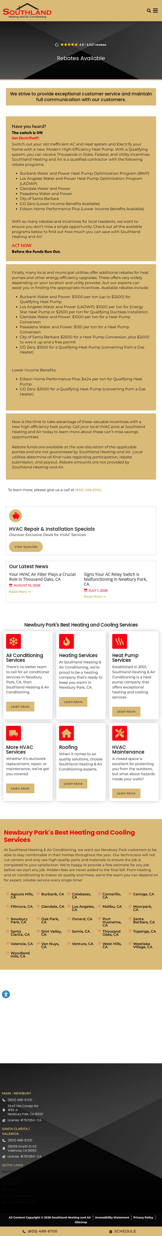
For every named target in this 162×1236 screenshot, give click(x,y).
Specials (8, 1171)
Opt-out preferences (18, 1196)
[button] (149, 10)
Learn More (20, 706)
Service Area (11, 1177)
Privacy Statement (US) (19, 1202)
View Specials (25, 546)
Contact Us (10, 1183)
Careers (8, 1190)
